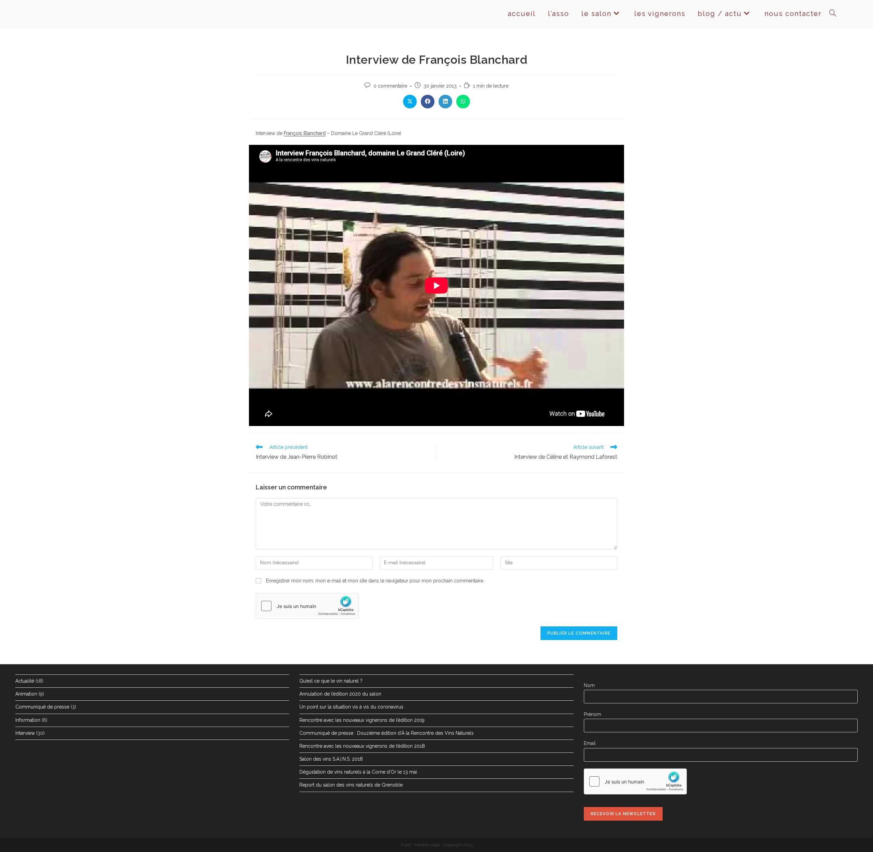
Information (27, 720)
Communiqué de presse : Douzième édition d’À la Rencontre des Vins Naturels (386, 733)
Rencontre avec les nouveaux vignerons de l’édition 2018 (362, 746)
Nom (589, 685)
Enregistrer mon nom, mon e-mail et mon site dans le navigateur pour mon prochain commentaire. (375, 580)
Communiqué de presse (42, 707)
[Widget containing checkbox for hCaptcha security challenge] (307, 606)
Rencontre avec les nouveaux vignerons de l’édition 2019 (362, 720)
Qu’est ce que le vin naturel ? (330, 681)
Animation (26, 694)
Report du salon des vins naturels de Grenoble (351, 785)
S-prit (406, 844)
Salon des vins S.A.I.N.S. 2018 (331, 759)
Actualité (24, 681)
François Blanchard (305, 133)
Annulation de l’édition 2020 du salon (340, 694)
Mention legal (427, 844)
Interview (25, 733)
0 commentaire (390, 86)
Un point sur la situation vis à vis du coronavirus (351, 707)
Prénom (592, 714)
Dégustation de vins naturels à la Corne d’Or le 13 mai (358, 772)
